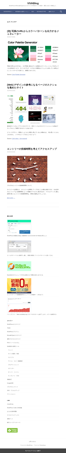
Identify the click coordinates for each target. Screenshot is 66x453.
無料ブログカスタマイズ (13, 339)
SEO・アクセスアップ (13, 390)
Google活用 (10, 383)
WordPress (8, 11)
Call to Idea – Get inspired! (19, 138)
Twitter (9, 328)
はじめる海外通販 (12, 411)
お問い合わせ (32, 441)
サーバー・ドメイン (13, 372)
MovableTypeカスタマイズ (14, 335)
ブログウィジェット (13, 364)
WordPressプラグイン (13, 331)
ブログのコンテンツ (12, 386)
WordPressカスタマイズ (13, 324)
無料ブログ (52, 11)
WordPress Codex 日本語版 (14, 407)
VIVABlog (33, 3)
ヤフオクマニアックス (13, 415)
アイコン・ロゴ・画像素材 (15, 361)
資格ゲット (10, 418)
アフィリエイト (11, 394)
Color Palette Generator (18, 74)
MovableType (41, 11)
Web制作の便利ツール (21, 11)
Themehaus (43, 445)
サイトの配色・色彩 (13, 353)
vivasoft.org (10, 404)
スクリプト (11, 357)
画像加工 (9, 379)
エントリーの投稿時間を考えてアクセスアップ (32, 149)
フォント (10, 350)
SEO (32, 11)
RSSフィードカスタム (13, 342)
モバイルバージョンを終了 (33, 450)
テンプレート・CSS (13, 375)
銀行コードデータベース (13, 422)
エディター (11, 368)
